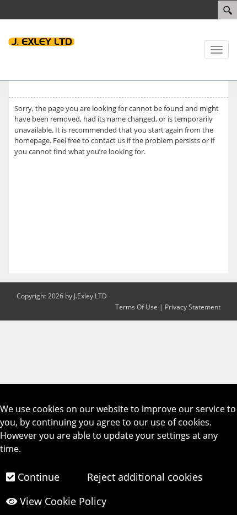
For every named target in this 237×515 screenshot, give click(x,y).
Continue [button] (37, 477)
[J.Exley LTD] (41, 41)
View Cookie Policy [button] (61, 501)
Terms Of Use (136, 307)
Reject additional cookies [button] (143, 477)
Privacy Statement (192, 307)
